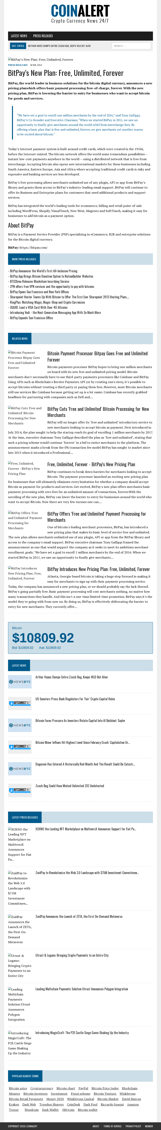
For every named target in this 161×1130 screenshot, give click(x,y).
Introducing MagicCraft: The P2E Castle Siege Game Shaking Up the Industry (82, 1032)
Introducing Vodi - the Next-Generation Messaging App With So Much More (55, 312)
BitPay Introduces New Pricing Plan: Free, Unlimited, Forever (98, 568)
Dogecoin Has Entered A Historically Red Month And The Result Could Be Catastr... (85, 764)
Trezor (14, 1110)
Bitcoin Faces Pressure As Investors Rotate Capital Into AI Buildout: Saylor (80, 720)
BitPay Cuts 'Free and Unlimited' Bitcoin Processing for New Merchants (98, 411)
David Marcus (131, 1099)
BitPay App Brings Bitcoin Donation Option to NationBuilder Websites (51, 276)
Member (149, 1126)
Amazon (133, 1104)
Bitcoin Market (108, 1099)
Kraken (14, 1104)
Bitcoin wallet (88, 1110)
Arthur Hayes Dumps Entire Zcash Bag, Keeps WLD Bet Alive (72, 677)
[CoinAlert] (80, 14)
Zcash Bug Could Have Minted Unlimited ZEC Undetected (70, 785)
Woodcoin (32, 1110)
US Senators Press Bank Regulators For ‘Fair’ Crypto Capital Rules (75, 699)
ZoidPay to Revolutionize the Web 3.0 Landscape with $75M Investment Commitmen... (87, 872)
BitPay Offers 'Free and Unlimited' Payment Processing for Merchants (96, 516)
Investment (59, 1093)
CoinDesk (73, 1104)
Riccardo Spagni (112, 1104)
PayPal (83, 1088)
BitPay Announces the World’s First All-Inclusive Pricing (43, 271)
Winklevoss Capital (80, 1099)
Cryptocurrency (41, 1088)
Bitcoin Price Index (105, 1088)
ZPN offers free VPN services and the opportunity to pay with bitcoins (52, 286)
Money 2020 (55, 1099)
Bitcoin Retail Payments (26, 1099)
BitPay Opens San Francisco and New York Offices (39, 291)
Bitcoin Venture (105, 1093)
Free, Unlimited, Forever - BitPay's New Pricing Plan (91, 464)
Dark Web (29, 1104)
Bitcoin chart (66, 1088)
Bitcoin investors (35, 1093)
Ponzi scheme (80, 1093)
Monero (14, 1093)
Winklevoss (127, 1093)
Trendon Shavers (51, 1104)
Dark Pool (90, 1104)
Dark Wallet (50, 1110)
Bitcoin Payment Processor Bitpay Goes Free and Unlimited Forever (97, 356)
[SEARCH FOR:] (131, 45)
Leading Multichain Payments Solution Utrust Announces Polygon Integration (82, 989)
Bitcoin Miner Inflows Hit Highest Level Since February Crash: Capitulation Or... (83, 742)
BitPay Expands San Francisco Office (31, 317)
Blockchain (129, 1088)
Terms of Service (112, 1126)
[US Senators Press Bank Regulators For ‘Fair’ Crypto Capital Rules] (20, 707)
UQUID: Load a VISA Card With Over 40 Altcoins (39, 307)
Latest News (19, 35)
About (96, 1126)
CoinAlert (32, 1126)
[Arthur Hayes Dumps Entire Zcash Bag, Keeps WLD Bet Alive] (20, 686)
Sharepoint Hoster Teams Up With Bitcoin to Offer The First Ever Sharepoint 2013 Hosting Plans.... (69, 297)
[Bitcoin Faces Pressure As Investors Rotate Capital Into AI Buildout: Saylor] (20, 729)
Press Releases (43, 35)
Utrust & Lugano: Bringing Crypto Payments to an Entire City (72, 955)
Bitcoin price (18, 1088)
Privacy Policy (133, 1126)
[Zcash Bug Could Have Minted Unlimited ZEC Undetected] (20, 794)
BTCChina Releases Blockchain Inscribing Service (39, 281)
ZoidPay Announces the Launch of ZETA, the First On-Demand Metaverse (79, 916)
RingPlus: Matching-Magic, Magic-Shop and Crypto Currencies (47, 302)
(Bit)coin (68, 1110)
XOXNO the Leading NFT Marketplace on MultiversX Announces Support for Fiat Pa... (86, 829)
